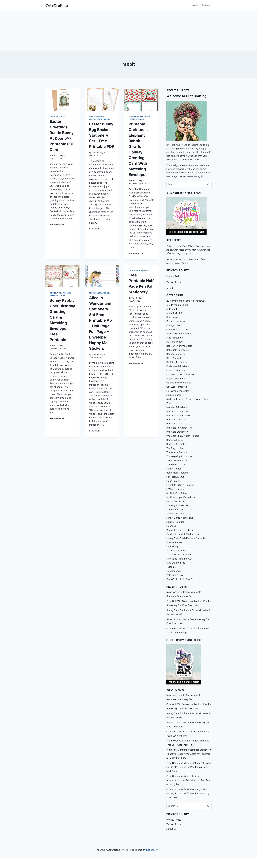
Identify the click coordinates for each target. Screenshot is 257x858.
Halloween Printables (177, 391)
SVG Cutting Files (175, 562)
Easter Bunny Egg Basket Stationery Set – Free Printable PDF (101, 135)
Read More (57, 225)
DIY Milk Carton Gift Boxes (180, 374)
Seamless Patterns (176, 550)
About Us (171, 288)
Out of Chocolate (175, 501)
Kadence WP (153, 850)
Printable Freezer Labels (179, 530)
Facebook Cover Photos (179, 333)
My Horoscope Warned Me (180, 497)
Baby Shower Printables (179, 346)
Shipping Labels (175, 440)
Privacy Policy (173, 276)
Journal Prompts (175, 522)
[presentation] (62, 99)
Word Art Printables (177, 460)
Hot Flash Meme (175, 476)
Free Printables (57, 117)
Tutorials (171, 567)
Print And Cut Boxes (177, 411)
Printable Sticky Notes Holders (182, 436)
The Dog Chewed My (177, 505)
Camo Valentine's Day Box (180, 579)
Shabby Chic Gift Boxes (179, 554)
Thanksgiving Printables (179, 456)
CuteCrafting (57, 156)
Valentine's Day (174, 575)
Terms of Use (173, 282)
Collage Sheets (174, 325)
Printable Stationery (99, 119)
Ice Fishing (172, 546)
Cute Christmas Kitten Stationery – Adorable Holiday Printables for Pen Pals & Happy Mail (188, 780)
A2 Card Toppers (175, 341)
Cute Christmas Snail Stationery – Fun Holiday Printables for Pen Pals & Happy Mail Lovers (187, 793)
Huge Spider (173, 481)
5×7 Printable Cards (177, 305)
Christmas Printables (139, 117)
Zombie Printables (176, 464)
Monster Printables (176, 407)
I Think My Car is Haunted (180, 485)
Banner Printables (176, 354)
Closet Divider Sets (176, 370)
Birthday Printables (60, 293)
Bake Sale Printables (177, 350)
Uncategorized (174, 571)
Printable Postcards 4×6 (179, 427)
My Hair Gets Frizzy (176, 493)
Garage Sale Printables (178, 382)
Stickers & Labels (175, 444)
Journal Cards (173, 395)
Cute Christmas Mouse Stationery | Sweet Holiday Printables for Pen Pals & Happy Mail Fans (188, 767)
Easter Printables (175, 378)
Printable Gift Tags (176, 419)
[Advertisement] (128, 31)
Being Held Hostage (177, 472)
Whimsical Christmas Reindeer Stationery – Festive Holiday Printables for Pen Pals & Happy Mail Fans (188, 753)
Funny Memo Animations (179, 517)
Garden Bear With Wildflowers (182, 534)
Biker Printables (174, 358)
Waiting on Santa (175, 513)
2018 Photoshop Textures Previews (185, 300)
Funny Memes (173, 468)
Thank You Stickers (176, 452)
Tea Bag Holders (175, 448)
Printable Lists (174, 423)
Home (195, 5)
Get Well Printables (176, 386)
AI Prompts (172, 309)
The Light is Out (175, 509)
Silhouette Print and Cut (179, 558)
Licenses (205, 5)
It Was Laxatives (175, 489)
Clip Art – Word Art (176, 321)
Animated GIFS (174, 313)
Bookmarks (172, 317)
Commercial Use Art (177, 329)
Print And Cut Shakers (178, 415)
